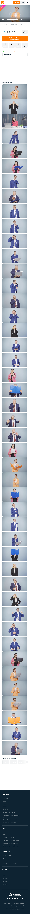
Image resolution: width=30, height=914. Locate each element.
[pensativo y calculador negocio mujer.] (14, 151)
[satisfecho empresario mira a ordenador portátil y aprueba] (14, 255)
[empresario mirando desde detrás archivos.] (14, 389)
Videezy (4, 803)
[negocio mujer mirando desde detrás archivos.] (14, 464)
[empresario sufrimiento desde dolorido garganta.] (14, 225)
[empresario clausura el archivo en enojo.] (14, 195)
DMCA (4, 834)
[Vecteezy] (2, 2)
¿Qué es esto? (17, 51)
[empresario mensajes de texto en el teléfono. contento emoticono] (14, 344)
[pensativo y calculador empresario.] (14, 300)
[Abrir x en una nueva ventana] (19, 899)
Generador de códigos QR (9, 822)
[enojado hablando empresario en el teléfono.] (14, 285)
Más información (7, 54)
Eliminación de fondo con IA (9, 819)
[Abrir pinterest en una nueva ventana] (14, 899)
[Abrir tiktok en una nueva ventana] (17, 899)
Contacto (4, 859)
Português (5, 880)
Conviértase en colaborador (9, 865)
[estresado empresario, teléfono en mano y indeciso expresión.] (14, 583)
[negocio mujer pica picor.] (14, 479)
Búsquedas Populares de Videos (10, 847)
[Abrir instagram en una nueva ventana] (9, 899)
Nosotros (4, 862)
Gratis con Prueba (15, 38)
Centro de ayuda (6, 856)
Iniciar (22, 2)
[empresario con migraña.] (14, 240)
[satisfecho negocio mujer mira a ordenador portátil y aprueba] (14, 658)
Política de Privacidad (19, 909)
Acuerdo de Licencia (7, 831)
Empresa (4, 806)
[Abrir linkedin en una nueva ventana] (12, 899)
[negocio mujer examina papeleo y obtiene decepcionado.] (14, 449)
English (4, 874)
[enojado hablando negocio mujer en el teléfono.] (14, 330)
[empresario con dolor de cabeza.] (14, 315)
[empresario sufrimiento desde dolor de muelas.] (14, 180)
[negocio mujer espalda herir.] (14, 91)
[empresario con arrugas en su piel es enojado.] (14, 628)
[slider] (12, 19)
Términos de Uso (9, 909)
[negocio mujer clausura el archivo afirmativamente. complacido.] (14, 494)
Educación (5, 809)
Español (4, 877)
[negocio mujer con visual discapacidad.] (14, 165)
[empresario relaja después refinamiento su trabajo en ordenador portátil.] (14, 270)
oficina (5, 761)
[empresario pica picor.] (14, 509)
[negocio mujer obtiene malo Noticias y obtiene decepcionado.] (14, 568)
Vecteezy (4, 800)
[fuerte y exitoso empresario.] (14, 643)
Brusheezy (5, 797)
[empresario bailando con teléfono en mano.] (14, 419)
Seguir (24, 32)
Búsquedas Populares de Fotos (10, 844)
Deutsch (4, 882)
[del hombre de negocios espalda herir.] (14, 136)
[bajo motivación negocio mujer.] (14, 598)
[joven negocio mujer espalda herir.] (14, 121)
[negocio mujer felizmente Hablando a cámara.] (14, 688)
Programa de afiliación (8, 837)
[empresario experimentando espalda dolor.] (14, 524)
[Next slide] (23, 761)
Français (4, 885)
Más (3, 888)
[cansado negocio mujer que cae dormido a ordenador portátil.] (14, 703)
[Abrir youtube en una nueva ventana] (21, 899)
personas (13, 761)
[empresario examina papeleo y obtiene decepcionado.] (14, 359)
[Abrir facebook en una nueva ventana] (7, 899)
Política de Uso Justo (14, 910)
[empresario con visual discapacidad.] (14, 210)
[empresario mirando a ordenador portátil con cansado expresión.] (14, 538)
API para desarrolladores (8, 811)
